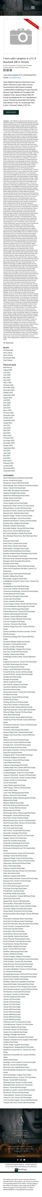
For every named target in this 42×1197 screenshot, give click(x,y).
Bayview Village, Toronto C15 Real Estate (13, 134)
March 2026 (7, 382)
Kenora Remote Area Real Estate (14, 747)
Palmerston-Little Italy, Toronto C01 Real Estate (19, 871)
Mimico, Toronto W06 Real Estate (19, 233)
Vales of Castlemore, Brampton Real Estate (18, 1037)
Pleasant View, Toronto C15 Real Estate (17, 881)
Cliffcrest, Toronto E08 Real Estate (24, 169)
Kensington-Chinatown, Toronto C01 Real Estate (18, 213)
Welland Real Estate (8, 322)
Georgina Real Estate (17, 189)
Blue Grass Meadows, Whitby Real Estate (14, 141)
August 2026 (7, 370)
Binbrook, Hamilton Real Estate (24, 137)
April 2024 (6, 433)
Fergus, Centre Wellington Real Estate (16, 186)
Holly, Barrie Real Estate (13, 201)
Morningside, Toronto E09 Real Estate (16, 815)
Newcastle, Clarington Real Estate (15, 833)
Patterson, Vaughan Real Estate (14, 876)
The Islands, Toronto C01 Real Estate (13, 302)
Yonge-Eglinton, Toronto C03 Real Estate (17, 1095)
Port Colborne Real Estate (25, 260)
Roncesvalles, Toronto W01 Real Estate (28, 267)
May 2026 (6, 377)
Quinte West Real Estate (28, 265)
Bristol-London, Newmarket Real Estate (19, 154)
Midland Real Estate (8, 231)
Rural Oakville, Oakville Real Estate (15, 936)
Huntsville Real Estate (32, 204)
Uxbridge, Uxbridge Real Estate (14, 314)
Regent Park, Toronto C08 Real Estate (16, 901)
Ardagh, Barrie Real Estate (22, 127)
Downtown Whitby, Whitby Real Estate (16, 642)
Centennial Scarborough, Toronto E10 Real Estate (20, 591)
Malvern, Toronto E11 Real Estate (18, 67)
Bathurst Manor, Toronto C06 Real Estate (22, 131)
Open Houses (8, 355)
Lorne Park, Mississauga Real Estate (22, 228)
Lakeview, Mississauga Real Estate (20, 218)
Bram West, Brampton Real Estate (15, 556)
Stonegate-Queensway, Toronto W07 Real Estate (15, 293)
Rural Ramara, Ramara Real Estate (23, 282)
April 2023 (6, 458)
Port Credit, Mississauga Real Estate (16, 886)
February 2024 (8, 438)
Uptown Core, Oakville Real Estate (15, 1032)
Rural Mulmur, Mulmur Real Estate (18, 278)
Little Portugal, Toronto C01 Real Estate (25, 226)
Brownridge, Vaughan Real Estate (18, 156)
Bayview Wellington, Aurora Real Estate (17, 518)
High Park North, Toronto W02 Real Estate (20, 198)
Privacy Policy (10, 1166)
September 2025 (9, 395)
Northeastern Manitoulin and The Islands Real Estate (16, 248)
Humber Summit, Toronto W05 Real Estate (18, 717)
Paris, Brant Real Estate (21, 257)
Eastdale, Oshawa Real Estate (19, 181)
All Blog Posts (8, 350)
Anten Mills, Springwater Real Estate (16, 490)
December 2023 (8, 440)
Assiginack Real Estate (11, 500)
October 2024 (8, 418)
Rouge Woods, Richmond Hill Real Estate (25, 270)
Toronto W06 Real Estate (18, 307)
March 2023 (7, 461)
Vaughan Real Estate (10, 1042)
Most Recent (7, 367)
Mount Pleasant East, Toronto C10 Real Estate (19, 820)
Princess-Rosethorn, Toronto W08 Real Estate (19, 896)
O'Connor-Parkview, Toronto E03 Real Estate (18, 853)
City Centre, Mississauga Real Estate (16, 609)
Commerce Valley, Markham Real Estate (17, 619)
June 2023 (7, 453)
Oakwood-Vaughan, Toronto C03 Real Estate (18, 861)
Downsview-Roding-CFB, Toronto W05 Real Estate (16, 176)
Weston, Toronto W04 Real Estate (18, 329)
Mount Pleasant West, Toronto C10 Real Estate (19, 823)
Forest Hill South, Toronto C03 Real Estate (22, 188)
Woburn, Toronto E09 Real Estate (14, 1087)
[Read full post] (21, 38)
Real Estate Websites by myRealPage (26, 1166)
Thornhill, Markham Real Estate (30, 302)
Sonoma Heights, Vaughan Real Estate (16, 956)
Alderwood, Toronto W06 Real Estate (18, 122)
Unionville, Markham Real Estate (14, 1027)
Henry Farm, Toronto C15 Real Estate (16, 705)
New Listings (7, 353)
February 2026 (8, 385)
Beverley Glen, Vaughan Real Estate (16, 523)
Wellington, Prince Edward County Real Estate (25, 322)
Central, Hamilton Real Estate (13, 601)
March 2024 (7, 435)
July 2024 (6, 425)
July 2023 (6, 450)
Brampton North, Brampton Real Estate (16, 561)
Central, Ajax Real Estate (21, 162)
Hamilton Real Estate (10, 699)
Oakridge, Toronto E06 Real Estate (29, 250)
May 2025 (6, 405)
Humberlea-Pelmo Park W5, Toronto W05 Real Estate (20, 203)
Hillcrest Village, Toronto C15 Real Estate (17, 712)
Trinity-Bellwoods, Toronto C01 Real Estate (13, 310)
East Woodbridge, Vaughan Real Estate (19, 179)
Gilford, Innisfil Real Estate (29, 189)
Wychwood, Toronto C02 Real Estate (12, 334)
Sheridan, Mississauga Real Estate (15, 951)
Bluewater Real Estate (22, 142)
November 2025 (8, 390)
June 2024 (7, 428)
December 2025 (8, 387)
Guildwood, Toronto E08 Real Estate (22, 194)
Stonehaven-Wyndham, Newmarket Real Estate (19, 977)
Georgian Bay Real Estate (12, 677)
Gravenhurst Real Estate (9, 193)
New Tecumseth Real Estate (13, 828)
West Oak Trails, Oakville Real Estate (29, 324)
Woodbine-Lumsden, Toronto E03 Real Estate (27, 332)
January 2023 (8, 466)
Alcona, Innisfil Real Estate (12, 480)
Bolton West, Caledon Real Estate (22, 144)
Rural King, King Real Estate (21, 277)
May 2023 (6, 455)
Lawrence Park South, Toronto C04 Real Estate (27, 223)
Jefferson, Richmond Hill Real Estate (16, 740)
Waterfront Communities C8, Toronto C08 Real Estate (22, 320)
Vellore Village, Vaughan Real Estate (18, 317)
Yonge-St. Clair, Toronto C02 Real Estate (17, 335)
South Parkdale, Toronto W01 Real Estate (13, 288)
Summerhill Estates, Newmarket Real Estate (18, 984)
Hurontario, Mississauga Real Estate (12, 206)
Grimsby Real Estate (8, 194)
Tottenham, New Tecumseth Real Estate (25, 309)
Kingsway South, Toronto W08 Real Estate (20, 215)
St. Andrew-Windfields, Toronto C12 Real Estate (19, 969)
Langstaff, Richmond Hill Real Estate (27, 220)
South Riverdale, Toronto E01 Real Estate (20, 290)
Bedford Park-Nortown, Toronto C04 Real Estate (21, 136)
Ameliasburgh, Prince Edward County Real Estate (20, 485)
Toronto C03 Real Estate (22, 303)
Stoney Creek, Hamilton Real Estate (24, 295)
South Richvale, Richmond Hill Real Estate (18, 964)
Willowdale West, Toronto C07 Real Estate (22, 330)
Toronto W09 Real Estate (9, 309)
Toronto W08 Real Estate (31, 307)
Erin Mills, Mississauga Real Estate (18, 184)
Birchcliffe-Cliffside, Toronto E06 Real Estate (18, 528)
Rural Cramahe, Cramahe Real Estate (16, 926)
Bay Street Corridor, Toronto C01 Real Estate (18, 511)
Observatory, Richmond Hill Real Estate (21, 253)
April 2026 (6, 380)
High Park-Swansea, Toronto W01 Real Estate (19, 710)
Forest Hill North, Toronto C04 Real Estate (17, 672)
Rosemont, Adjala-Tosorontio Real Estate (17, 909)
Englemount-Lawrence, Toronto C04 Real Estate (20, 662)
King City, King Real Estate (12, 752)
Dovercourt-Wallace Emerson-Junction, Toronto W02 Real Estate (22, 174)
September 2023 (9, 448)
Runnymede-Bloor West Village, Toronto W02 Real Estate (17, 272)
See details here (15, 77)
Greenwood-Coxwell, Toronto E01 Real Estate (27, 193)
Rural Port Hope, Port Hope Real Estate (17, 941)
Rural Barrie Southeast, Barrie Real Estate (18, 919)
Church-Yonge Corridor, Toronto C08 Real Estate (19, 164)
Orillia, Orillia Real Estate (12, 866)
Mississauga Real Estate (12, 810)
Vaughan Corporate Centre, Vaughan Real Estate (21, 315)
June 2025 (7, 403)
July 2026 (6, 372)
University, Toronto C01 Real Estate (15, 312)
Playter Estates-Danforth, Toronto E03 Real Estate (22, 258)
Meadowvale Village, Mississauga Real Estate (27, 230)
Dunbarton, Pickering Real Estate (21, 178)
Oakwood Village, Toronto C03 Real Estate (13, 251)
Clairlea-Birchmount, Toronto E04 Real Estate (18, 167)
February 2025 (8, 413)
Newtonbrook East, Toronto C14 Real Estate (20, 243)
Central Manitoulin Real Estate (23, 161)
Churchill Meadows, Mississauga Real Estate (19, 606)
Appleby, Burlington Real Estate (23, 126)
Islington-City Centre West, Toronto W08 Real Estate (19, 208)
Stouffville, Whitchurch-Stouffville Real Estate (19, 982)
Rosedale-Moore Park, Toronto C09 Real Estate (14, 268)
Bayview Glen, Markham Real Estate (29, 132)
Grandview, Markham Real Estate (26, 191)
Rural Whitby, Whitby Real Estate (14, 946)
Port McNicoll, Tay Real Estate (13, 891)
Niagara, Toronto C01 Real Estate (15, 838)
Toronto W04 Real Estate (26, 305)
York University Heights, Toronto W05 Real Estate (20, 1100)
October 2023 (8, 445)
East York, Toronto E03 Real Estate (15, 652)
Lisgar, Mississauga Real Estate (14, 785)
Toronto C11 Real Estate (11, 1004)
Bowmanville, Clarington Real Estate (16, 548)
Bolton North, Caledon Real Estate (15, 543)
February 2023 (8, 463)
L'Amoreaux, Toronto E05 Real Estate (23, 216)
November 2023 (8, 443)
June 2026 (7, 375)
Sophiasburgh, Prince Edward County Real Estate (26, 287)
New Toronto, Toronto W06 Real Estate (16, 241)
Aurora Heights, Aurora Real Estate (15, 129)
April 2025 (6, 408)
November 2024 (8, 415)
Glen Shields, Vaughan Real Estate (15, 684)
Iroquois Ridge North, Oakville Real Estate (18, 732)
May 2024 (6, 430)
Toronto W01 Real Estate (13, 305)
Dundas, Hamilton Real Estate (13, 647)
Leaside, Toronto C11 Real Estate (12, 225)
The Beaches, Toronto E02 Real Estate (29, 300)
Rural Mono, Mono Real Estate (14, 931)
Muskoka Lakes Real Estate (19, 240)
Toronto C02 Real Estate (9, 303)
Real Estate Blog (9, 358)
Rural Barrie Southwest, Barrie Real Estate (28, 273)
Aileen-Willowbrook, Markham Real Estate (20, 121)
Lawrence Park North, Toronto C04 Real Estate (19, 775)
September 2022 (9, 471)
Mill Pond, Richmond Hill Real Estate (16, 805)
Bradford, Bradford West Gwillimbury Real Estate (20, 553)
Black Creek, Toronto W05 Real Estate (29, 139)
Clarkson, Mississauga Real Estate (15, 614)
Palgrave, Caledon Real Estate (17, 255)
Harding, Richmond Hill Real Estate (15, 196)
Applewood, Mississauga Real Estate (16, 495)
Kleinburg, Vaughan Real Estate (14, 757)
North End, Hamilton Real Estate (23, 245)
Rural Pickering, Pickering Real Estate (19, 280)
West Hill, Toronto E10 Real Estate (11, 324)
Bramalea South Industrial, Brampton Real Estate (19, 149)
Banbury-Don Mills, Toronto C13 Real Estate (18, 506)
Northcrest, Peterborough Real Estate (16, 843)
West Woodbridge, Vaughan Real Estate (17, 1075)
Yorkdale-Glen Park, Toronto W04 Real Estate (19, 1102)
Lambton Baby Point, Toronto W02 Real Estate (19, 767)
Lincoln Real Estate (25, 225)
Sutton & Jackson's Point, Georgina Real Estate (18, 298)
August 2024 (7, 423)
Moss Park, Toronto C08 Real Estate (24, 236)
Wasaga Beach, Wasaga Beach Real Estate (18, 1047)
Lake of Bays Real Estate (12, 762)
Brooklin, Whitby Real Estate (13, 576)
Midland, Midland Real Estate (20, 231)
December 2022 (8, 468)
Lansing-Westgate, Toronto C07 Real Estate (13, 221)
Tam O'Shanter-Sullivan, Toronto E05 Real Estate (20, 989)
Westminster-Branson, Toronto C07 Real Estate (19, 1077)
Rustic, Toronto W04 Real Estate (25, 283)
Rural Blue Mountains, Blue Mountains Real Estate (16, 275)
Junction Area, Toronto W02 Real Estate (26, 210)
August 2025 (7, 398)
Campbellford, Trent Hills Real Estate (16, 586)
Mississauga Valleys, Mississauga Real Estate (18, 235)
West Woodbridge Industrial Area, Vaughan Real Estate (17, 325)
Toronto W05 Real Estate (12, 1012)
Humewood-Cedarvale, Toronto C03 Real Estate (14, 204)
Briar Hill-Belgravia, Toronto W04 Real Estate (19, 566)
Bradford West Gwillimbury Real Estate (24, 146)
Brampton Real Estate (23, 151)
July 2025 (6, 400)
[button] (18, 1160)
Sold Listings (7, 360)
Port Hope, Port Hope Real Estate (24, 262)
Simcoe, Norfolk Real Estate (22, 285)
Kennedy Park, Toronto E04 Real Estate (12, 211)
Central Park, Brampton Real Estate (15, 596)
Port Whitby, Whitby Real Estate (24, 263)
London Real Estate (8, 228)
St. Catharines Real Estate (27, 292)
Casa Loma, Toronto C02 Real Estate (16, 159)
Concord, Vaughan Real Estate (25, 171)
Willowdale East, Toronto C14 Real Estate (17, 1082)
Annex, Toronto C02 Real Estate (25, 124)
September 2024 (9, 420)
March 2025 (7, 410)
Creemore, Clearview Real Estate (15, 624)
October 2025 (8, 392)
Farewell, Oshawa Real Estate (13, 667)
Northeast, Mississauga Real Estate (25, 246)
